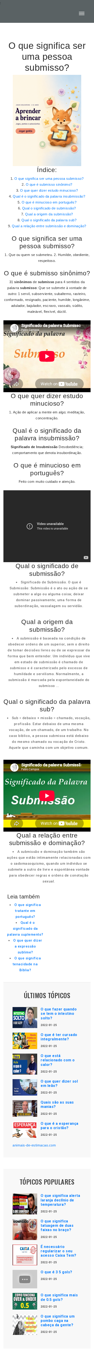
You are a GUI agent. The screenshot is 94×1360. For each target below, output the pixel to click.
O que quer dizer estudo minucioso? (49, 190)
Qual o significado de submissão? (49, 208)
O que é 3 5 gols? (56, 1272)
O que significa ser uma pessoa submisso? (49, 178)
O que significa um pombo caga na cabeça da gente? (58, 1320)
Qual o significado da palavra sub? (48, 220)
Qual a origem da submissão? (49, 214)
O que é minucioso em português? (49, 202)
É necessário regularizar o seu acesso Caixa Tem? (58, 1251)
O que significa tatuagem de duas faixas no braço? (57, 1225)
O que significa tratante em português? (27, 911)
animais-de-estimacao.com (34, 1145)
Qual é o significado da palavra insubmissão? (49, 196)
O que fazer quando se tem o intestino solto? (59, 1013)
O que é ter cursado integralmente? (59, 1037)
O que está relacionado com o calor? (58, 1060)
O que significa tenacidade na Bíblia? (27, 964)
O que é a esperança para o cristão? (59, 1125)
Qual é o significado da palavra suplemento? (25, 929)
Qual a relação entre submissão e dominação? (49, 226)
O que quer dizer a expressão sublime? (27, 946)
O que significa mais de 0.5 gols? (59, 1297)
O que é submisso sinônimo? (49, 184)
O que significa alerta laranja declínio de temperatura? (60, 1199)
